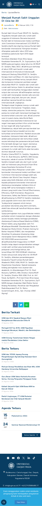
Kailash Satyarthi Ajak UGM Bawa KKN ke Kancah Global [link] (18, 387)
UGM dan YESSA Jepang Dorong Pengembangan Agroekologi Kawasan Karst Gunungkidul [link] (19, 356)
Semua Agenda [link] (29, 435)
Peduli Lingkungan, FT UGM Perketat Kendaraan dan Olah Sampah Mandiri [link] (17, 397)
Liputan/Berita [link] (13, 12)
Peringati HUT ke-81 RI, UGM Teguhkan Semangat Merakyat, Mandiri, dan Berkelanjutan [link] (21, 329)
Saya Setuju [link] (21, 502)
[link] (17, 4)
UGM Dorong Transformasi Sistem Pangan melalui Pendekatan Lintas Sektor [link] (18, 339)
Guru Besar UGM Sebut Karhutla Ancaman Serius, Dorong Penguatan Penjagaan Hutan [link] (19, 378)
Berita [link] (4, 12)
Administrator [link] (13, 28)
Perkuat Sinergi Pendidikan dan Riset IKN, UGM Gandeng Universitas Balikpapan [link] (21, 368)
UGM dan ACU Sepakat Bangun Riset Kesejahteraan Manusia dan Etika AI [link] (16, 319)
